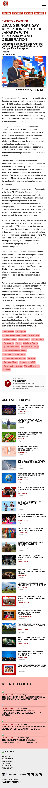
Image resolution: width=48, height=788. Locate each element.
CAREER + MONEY (23, 657)
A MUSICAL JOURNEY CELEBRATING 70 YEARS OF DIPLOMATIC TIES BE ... (23, 728)
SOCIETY (6, 13)
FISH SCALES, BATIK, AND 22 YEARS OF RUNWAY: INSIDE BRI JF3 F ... (30, 557)
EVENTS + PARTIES (23, 411)
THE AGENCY (7, 768)
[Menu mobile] (44, 4)
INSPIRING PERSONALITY (25, 425)
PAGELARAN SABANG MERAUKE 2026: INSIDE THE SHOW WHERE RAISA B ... (31, 407)
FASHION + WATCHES (24, 548)
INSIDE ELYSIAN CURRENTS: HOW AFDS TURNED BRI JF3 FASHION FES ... (31, 639)
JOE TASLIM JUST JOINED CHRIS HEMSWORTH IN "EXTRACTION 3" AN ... (31, 489)
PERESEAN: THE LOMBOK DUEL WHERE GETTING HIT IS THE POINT (32, 584)
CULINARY (21, 438)
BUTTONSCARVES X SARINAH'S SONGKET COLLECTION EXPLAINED (30, 544)
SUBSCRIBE (6, 766)
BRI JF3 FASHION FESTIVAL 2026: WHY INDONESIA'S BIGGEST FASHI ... (32, 516)
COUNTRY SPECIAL (23, 602)
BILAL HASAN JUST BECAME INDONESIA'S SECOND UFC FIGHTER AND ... (29, 612)
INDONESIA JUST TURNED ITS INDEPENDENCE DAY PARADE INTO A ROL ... (32, 571)
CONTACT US (7, 761)
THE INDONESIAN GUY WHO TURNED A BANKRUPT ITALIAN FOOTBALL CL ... (30, 421)
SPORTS (20, 466)
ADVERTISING (7, 759)
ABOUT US (6, 757)
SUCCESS (39, 13)
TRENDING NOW (22, 452)
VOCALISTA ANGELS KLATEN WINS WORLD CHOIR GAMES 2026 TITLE (32, 666)
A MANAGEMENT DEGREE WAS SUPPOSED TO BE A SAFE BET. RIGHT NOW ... (30, 653)
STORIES (28, 13)
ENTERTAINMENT (22, 493)
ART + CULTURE (22, 532)
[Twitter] (41, 90)
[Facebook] (35, 90)
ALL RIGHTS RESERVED (11, 782)
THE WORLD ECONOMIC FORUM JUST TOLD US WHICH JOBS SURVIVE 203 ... (31, 476)
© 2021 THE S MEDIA (10, 780)
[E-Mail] (44, 90)
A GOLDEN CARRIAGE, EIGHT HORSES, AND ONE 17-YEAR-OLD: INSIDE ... (31, 598)
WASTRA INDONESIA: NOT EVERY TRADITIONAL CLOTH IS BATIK (31, 529)
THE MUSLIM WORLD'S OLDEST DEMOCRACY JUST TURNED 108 (19, 741)
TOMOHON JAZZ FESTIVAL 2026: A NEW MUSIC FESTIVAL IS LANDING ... (31, 626)
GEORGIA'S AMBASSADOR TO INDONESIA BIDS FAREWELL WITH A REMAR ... (21, 713)
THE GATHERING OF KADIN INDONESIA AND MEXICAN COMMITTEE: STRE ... (23, 698)
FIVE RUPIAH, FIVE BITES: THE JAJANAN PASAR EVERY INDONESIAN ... (30, 435)
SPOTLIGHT (17, 13)
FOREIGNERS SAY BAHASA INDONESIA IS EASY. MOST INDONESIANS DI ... (29, 448)
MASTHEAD (6, 763)
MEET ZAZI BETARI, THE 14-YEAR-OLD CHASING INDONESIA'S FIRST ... (31, 462)
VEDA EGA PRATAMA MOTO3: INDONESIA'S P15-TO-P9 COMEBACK (30, 503)
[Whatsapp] (31, 90)
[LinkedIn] (38, 90)
